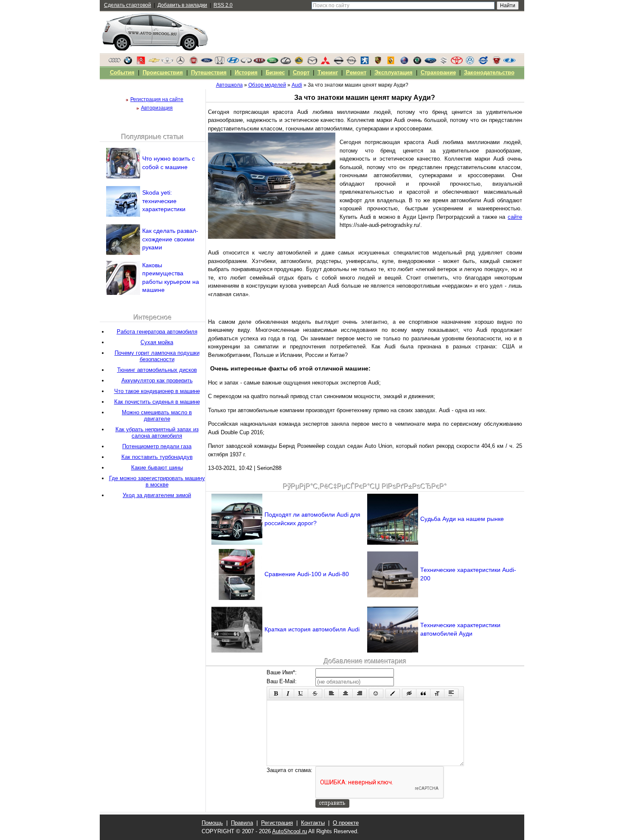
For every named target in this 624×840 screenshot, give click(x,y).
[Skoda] (417, 62)
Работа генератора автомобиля (157, 331)
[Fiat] (194, 62)
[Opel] (351, 62)
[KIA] (259, 62)
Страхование (438, 72)
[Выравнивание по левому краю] (331, 693)
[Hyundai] (233, 62)
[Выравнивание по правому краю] (359, 693)
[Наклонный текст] (288, 693)
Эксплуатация (393, 72)
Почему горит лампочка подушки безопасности (157, 356)
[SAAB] (404, 62)
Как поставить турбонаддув (157, 457)
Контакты (313, 823)
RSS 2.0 (223, 5)
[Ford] (207, 62)
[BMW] (128, 62)
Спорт (301, 72)
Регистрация (277, 823)
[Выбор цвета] (392, 693)
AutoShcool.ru (289, 831)
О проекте (346, 823)
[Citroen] (141, 62)
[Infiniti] (246, 62)
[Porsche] (378, 62)
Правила (242, 823)
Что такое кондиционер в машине (157, 391)
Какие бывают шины (157, 467)
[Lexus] (286, 62)
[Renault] (391, 62)
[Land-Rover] (272, 62)
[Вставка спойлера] (451, 693)
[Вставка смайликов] (376, 693)
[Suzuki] (444, 62)
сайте (515, 217)
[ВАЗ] (509, 62)
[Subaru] (430, 62)
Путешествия (209, 72)
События (122, 72)
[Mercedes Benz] (180, 62)
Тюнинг (328, 72)
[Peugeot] (365, 62)
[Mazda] (312, 62)
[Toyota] (457, 62)
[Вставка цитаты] (423, 693)
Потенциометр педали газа (156, 446)
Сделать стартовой (127, 5)
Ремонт (356, 72)
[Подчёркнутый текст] (301, 693)
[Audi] (115, 62)
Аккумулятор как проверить (157, 380)
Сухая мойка (157, 342)
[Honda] (220, 62)
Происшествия (163, 72)
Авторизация (157, 108)
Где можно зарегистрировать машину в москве (157, 481)
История (246, 72)
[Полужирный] (275, 693)
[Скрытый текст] (409, 693)
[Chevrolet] (154, 62)
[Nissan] (338, 62)
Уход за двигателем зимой (157, 495)
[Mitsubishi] (325, 62)
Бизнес (275, 72)
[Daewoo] (167, 62)
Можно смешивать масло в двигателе (157, 415)
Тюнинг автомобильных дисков (157, 370)
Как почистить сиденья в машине (157, 402)
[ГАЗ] (496, 62)
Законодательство (489, 72)
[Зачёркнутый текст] (315, 693)
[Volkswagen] (470, 62)
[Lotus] (299, 62)
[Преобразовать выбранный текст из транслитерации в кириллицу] (437, 693)
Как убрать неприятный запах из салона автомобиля (157, 432)
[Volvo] (483, 62)
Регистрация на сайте (156, 99)
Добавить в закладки (182, 5)
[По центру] (345, 693)
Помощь (212, 823)
